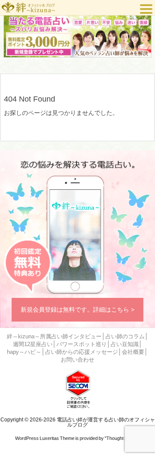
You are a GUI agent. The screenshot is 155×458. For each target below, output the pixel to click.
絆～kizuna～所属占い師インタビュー (54, 337)
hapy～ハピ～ (24, 352)
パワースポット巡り (81, 344)
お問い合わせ (77, 360)
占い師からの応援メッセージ (81, 352)
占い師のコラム (125, 337)
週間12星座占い (33, 344)
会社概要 (133, 352)
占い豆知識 (125, 344)
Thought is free (121, 438)
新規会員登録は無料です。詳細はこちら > (77, 309)
